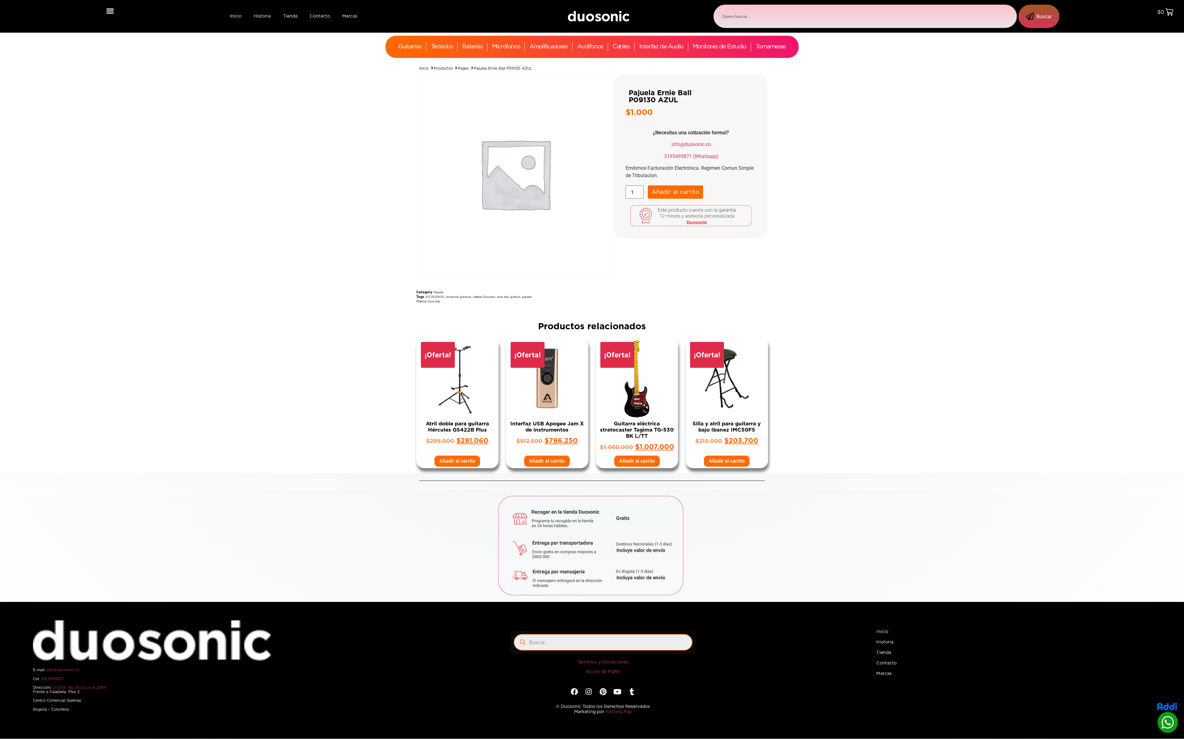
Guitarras (409, 47)
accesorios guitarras (458, 297)
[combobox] (865, 16)
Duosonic (489, 297)
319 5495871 (52, 679)
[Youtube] (617, 691)
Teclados (442, 47)
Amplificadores (548, 47)
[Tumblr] (631, 691)
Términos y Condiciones (603, 662)
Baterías (472, 47)
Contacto (320, 16)
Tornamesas (771, 47)
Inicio (235, 16)
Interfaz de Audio (661, 47)
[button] (110, 11)
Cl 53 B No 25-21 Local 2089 (79, 687)
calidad (477, 297)
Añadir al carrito (675, 192)
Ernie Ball (434, 301)
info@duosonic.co (691, 144)
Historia (262, 16)
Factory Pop (619, 712)
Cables (621, 47)
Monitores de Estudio (719, 47)
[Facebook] (574, 691)
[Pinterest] (603, 691)
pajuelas (527, 297)
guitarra (515, 297)
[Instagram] (588, 691)
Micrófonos (506, 47)
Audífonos (590, 47)
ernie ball (502, 297)
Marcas (349, 16)
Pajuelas (438, 292)
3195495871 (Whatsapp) (691, 156)
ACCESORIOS (434, 297)
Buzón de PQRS (603, 672)
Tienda (290, 16)
